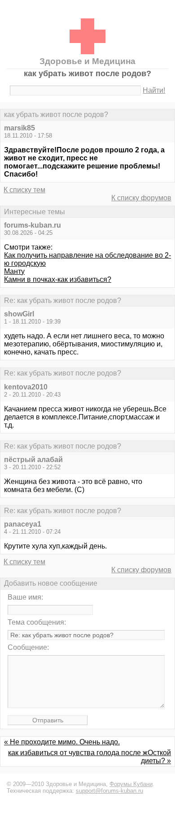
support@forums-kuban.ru (109, 790)
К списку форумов (141, 198)
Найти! (154, 90)
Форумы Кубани (131, 784)
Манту (14, 271)
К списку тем (24, 190)
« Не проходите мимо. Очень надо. (62, 742)
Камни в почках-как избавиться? (57, 279)
